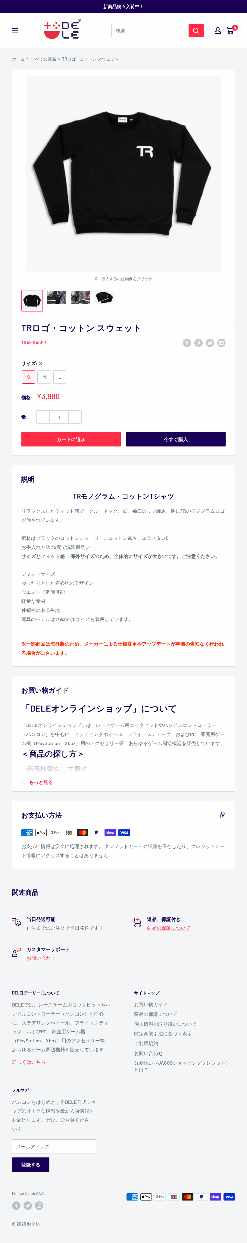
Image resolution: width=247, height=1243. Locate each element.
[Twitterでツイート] (210, 342)
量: (24, 417)
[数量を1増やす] (75, 417)
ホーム (18, 58)
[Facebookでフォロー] (16, 1205)
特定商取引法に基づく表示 (163, 1033)
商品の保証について (168, 928)
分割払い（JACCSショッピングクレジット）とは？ (182, 1066)
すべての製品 (43, 58)
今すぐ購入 (176, 439)
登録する (30, 1164)
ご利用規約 (146, 1043)
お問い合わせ (41, 958)
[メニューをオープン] (15, 30)
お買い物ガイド (151, 1004)
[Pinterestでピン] (198, 342)
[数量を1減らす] (43, 417)
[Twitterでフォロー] (27, 1205)
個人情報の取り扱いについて (165, 1024)
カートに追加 (71, 439)
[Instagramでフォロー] (39, 1205)
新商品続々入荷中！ (123, 6)
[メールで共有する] (221, 342)
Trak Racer (33, 342)
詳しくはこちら (29, 1062)
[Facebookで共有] (187, 342)
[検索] (196, 30)
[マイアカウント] (218, 30)
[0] (230, 30)
